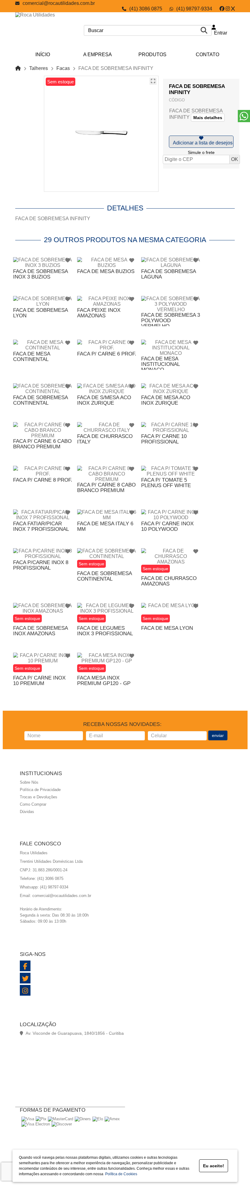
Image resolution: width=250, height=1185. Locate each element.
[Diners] (83, 1119)
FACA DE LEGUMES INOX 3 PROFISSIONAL (105, 630)
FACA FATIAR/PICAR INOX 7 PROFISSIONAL (41, 526)
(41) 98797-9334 (194, 8)
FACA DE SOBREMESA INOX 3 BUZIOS (40, 274)
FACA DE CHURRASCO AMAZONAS (169, 581)
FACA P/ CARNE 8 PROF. (42, 480)
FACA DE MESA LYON (167, 628)
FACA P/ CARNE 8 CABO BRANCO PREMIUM (106, 487)
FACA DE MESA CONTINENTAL (31, 356)
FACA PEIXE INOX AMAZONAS (98, 313)
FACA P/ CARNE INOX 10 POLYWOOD (167, 526)
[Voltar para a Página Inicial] (18, 68)
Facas (63, 68)
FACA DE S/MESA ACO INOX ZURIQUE (104, 400)
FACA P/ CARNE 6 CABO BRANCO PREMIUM (42, 444)
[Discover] (62, 1124)
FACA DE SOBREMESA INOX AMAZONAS (40, 630)
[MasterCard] (60, 1119)
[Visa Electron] (35, 1124)
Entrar (219, 32)
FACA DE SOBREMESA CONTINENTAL (40, 400)
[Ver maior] (153, 81)
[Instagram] (228, 8)
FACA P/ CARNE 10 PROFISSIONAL (164, 439)
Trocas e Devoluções (38, 797)
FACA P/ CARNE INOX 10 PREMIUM (39, 680)
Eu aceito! (213, 1165)
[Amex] (112, 1119)
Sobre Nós (29, 782)
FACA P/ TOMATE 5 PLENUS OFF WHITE (166, 482)
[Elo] (97, 1119)
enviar (218, 735)
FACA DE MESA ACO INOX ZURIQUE (165, 400)
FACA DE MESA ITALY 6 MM (105, 526)
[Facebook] (222, 8)
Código (177, 100)
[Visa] (27, 1119)
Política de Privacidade (40, 789)
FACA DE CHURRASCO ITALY (105, 439)
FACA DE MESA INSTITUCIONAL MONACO (160, 364)
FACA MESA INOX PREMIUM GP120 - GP (103, 680)
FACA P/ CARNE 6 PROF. (106, 354)
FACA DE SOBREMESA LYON (40, 313)
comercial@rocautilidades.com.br (59, 3)
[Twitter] (233, 8)
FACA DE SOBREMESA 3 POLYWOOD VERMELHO (170, 320)
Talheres (38, 68)
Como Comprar (33, 804)
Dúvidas (27, 811)
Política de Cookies (120, 1174)
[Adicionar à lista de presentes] (201, 142)
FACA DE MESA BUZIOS (105, 271)
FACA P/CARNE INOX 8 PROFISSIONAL (40, 565)
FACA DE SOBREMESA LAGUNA (168, 274)
